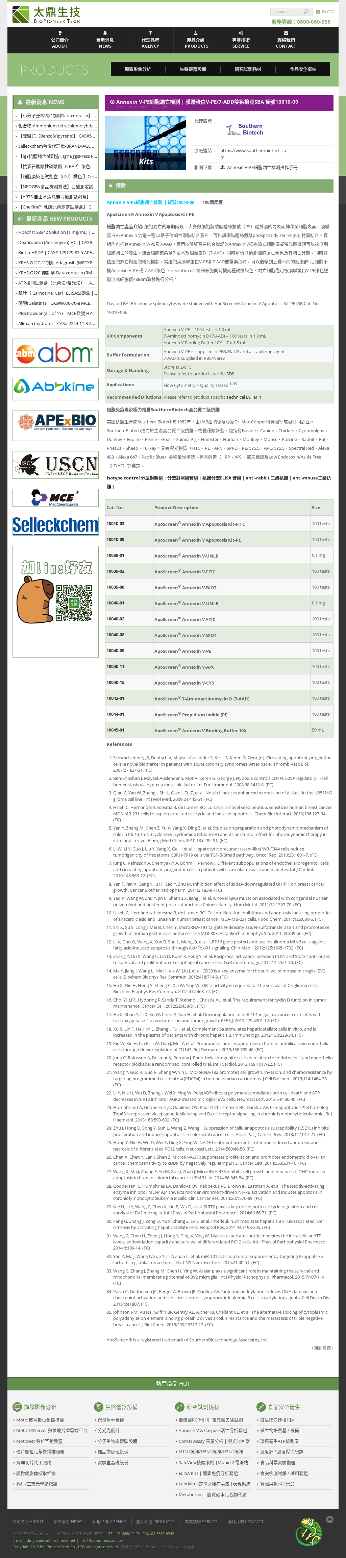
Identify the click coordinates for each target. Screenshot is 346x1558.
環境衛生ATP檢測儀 (279, 1441)
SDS (230, 374)
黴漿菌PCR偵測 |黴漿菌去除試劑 (211, 1420)
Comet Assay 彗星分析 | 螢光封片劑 (214, 1441)
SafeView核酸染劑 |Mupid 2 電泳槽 (213, 1462)
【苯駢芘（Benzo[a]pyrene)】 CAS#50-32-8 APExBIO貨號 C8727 (58, 136)
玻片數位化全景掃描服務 (40, 1452)
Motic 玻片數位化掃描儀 (40, 1420)
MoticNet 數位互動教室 (39, 1441)
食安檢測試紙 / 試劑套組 (284, 1473)
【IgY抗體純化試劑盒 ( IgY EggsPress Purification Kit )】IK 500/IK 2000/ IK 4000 (58, 156)
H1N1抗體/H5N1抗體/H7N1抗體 (211, 1452)
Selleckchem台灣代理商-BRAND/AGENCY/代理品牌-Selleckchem (58, 146)
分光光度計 (109, 1430)
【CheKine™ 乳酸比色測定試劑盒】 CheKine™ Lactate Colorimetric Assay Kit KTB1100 (58, 207)
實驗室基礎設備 (113, 1462)
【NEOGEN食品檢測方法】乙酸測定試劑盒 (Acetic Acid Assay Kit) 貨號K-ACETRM (58, 186)
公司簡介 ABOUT (60, 43)
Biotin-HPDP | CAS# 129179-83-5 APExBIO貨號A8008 (58, 252)
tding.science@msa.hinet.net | (51, 1540)
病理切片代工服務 (33, 1462)
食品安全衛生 (303, 69)
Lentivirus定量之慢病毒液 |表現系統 (214, 1484)
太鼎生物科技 (46, 14)
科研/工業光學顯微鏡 (36, 1484)
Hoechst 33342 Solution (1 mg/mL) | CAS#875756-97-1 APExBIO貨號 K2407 (58, 232)
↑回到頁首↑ (322, 1348)
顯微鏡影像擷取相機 (36, 1473)
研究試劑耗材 (248, 69)
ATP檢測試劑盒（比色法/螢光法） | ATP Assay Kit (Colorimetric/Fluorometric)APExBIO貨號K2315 (58, 283)
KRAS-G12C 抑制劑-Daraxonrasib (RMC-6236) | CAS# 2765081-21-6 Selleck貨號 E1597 (58, 273)
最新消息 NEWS (105, 43)
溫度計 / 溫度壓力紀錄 (281, 1452)
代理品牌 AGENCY (150, 43)
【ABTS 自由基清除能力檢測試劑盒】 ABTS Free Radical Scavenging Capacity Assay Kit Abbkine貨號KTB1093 (58, 197)
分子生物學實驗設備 (117, 1441)
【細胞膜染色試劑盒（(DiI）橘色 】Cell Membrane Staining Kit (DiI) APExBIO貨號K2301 (58, 176)
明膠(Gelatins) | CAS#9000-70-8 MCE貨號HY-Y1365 (58, 303)
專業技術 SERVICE (241, 43)
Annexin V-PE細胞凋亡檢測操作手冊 (262, 167)
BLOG (326, 11)
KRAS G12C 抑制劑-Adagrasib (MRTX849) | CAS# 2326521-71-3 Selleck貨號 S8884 (58, 262)
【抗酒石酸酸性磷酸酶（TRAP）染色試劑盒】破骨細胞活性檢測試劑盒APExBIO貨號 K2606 (58, 166)
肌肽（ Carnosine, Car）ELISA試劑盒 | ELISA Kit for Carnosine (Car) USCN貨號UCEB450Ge (58, 293)
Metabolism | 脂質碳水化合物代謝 (213, 1494)
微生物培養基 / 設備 (279, 1430)
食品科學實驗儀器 (277, 1462)
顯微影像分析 (138, 69)
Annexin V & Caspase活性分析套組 (213, 1430)
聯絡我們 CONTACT (286, 43)
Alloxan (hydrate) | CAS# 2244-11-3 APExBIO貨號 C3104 (58, 323)
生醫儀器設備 (193, 69)
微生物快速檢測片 (277, 1420)
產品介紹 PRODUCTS (196, 43)
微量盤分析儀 (111, 1420)
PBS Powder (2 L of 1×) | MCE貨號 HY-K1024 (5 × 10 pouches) (58, 313)
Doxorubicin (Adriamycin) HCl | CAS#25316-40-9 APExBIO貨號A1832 (58, 242)
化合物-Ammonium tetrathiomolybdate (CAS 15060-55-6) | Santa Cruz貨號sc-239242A (58, 126)
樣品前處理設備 (113, 1452)
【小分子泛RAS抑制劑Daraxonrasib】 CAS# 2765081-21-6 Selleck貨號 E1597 (58, 116)
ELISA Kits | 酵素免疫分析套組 (208, 1473)
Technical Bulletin (243, 397)
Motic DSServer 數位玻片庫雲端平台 (52, 1430)
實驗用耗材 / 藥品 (277, 1484)
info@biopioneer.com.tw (101, 1540)
